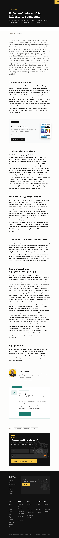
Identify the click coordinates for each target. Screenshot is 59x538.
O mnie (10, 504)
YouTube (35, 380)
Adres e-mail (32, 447)
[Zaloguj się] (52, 2)
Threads (35, 428)
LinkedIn (20, 380)
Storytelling (20, 509)
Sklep (41, 2)
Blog (10, 507)
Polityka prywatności (45, 534)
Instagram (31, 380)
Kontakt (11, 519)
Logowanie (47, 507)
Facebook (25, 380)
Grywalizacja (21, 28)
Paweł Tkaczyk (24, 371)
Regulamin (37, 534)
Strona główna (12, 28)
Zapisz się (26, 484)
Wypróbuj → (25, 414)
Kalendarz (11, 527)
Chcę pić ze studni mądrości (24, 461)
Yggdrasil (11, 517)
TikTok (37, 515)
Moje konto (47, 504)
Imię (12, 447)
